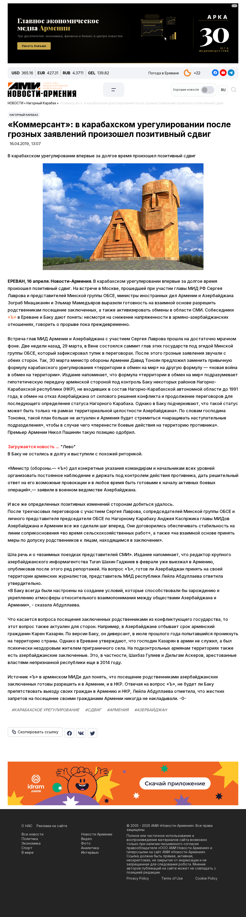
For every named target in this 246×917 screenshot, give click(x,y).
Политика (29, 838)
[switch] (207, 90)
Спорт (26, 848)
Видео (86, 838)
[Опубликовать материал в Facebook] (69, 733)
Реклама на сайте (51, 825)
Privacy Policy (138, 878)
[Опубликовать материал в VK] (81, 733)
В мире (27, 852)
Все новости (32, 834)
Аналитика (90, 848)
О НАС (26, 825)
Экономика (31, 843)
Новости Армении (96, 834)
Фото (86, 843)
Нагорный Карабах (24, 115)
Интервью (90, 852)
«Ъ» (12, 317)
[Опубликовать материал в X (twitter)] (92, 733)
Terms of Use (172, 878)
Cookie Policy (206, 878)
